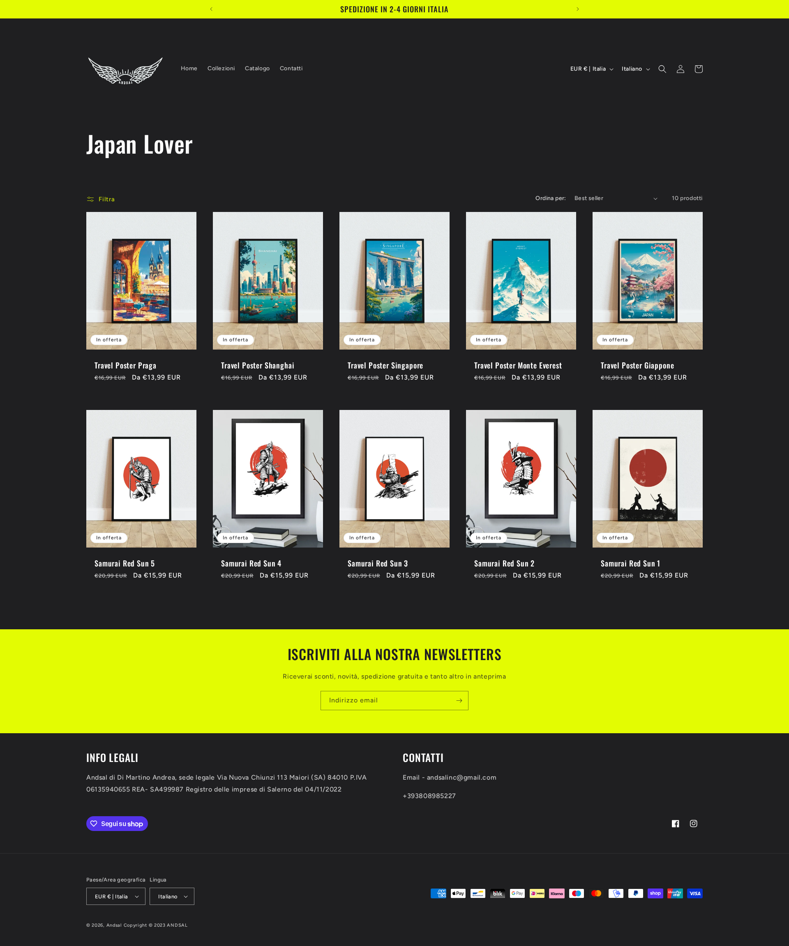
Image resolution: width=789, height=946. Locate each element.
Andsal (114, 925)
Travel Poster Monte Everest (518, 365)
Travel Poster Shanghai (257, 365)
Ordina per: (550, 198)
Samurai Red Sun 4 (251, 563)
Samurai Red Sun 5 (125, 563)
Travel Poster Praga (126, 365)
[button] (662, 69)
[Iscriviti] (459, 700)
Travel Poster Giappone (637, 365)
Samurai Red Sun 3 (378, 563)
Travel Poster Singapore (385, 365)
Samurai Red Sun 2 (504, 563)
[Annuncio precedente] (211, 9)
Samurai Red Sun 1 (630, 563)
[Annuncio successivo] (578, 9)
